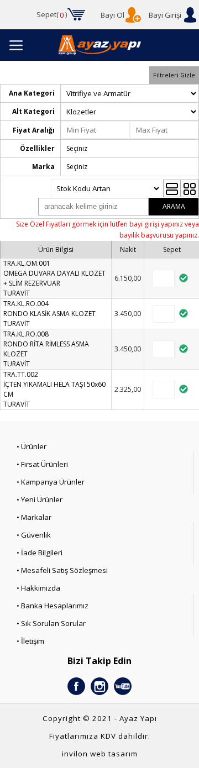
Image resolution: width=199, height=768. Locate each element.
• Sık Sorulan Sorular (51, 623)
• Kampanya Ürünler (51, 482)
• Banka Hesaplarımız (52, 606)
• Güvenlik (34, 535)
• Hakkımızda (38, 588)
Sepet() (51, 14)
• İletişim (30, 641)
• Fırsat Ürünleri (42, 464)
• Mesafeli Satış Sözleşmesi (62, 570)
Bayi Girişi (165, 15)
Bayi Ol (112, 15)
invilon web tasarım (100, 754)
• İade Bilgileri (39, 552)
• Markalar (34, 517)
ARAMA (174, 206)
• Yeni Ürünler (39, 499)
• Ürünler (31, 446)
